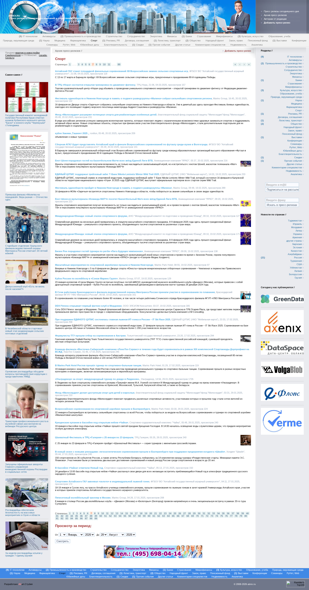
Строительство (114, 36)
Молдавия (296, 227)
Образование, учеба (279, 36)
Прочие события (159, 44)
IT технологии (28, 36)
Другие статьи (182, 44)
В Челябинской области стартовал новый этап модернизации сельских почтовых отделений (24, 331)
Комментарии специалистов (210, 44)
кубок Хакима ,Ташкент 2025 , (72, 133)
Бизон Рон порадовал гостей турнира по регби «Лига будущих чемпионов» (99, 251)
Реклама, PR (111, 40)
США (299, 264)
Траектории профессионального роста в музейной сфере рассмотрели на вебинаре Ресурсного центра (26, 424)
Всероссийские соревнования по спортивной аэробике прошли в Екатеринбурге (102, 409)
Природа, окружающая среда (18, 40)
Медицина (59, 40)
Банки (187, 36)
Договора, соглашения (137, 40)
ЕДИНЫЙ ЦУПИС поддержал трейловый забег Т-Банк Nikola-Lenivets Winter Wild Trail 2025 (107, 174)
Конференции (299, 40)
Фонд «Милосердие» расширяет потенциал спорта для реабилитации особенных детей (106, 114)
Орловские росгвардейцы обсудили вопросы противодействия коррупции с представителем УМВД (26, 374)
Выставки (280, 40)
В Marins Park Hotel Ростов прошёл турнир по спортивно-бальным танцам (98, 365)
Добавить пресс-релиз (238, 51)
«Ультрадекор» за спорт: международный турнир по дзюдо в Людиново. (97, 379)
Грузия (298, 277)
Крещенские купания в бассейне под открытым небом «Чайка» (91, 422)
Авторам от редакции (275, 19)
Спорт (94, 40)
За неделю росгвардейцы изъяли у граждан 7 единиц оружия (23, 554)
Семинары (52, 44)
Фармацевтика (78, 40)
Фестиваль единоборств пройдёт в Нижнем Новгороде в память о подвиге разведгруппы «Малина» (113, 188)
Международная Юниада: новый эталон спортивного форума (91, 216)
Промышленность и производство (81, 36)
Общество (193, 40)
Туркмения (296, 261)
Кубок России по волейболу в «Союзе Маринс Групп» (86, 278)
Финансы (172, 36)
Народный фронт (215, 40)
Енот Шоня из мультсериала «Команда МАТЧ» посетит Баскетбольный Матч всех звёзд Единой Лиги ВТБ (116, 199)
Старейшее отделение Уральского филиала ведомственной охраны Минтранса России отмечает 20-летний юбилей (26, 250)
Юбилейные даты (89, 44)
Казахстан (296, 251)
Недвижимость (238, 44)
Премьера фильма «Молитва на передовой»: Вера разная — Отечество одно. (26, 197)
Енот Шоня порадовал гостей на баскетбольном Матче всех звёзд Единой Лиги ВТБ (104, 160)
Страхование (204, 36)
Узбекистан (296, 267)
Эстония (297, 247)
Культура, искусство (251, 36)
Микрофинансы (224, 36)
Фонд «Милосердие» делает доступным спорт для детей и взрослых (95, 392)
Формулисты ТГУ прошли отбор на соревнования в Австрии (90, 335)
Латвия (298, 271)
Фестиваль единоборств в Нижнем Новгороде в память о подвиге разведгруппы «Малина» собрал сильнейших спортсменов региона (133, 98)
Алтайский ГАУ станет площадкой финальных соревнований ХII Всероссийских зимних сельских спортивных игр (121, 71)
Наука (44, 40)
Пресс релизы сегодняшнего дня (281, 11)
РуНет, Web (69, 44)
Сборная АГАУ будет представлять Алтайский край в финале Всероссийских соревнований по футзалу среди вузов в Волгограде (131, 144)
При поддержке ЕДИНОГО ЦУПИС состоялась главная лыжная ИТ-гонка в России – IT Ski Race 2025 (112, 319)
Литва (299, 230)
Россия (298, 257)
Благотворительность (115, 44)
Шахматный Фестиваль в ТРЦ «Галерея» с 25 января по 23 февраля (94, 437)
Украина (297, 234)
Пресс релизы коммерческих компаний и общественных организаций (50, 18)
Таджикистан (295, 220)
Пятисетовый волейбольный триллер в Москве (83, 497)
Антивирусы (48, 36)
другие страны (294, 240)
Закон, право (236, 40)
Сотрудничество (136, 36)
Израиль (297, 224)
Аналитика (257, 44)
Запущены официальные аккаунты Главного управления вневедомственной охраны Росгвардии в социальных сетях (26, 468)
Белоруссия (295, 274)
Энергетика (156, 36)
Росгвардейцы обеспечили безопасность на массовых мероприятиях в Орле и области (22, 512)
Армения (297, 237)
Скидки (138, 44)
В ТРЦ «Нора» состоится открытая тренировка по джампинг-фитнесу (95, 85)
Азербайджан (295, 254)
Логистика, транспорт (168, 40)
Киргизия (297, 244)
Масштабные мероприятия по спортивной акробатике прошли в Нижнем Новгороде (104, 265)
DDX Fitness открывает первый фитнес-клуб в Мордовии (88, 306)
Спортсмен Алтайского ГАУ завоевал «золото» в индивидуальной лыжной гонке (102, 481)
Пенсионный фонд (258, 40)
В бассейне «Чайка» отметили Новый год (79, 468)
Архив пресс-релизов (275, 15)
